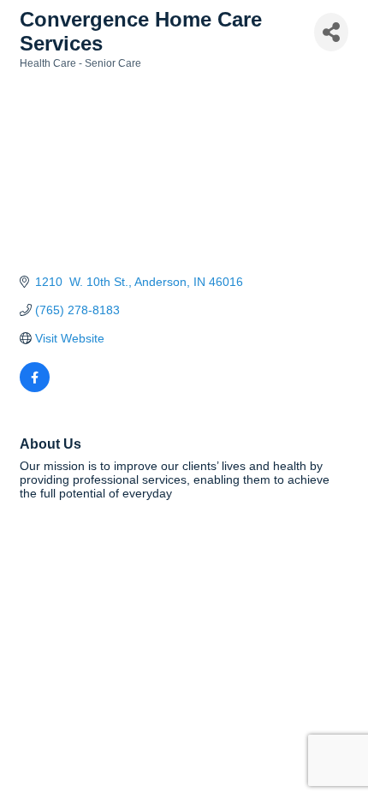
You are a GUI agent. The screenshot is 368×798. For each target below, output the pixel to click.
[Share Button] (331, 32)
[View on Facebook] (35, 388)
